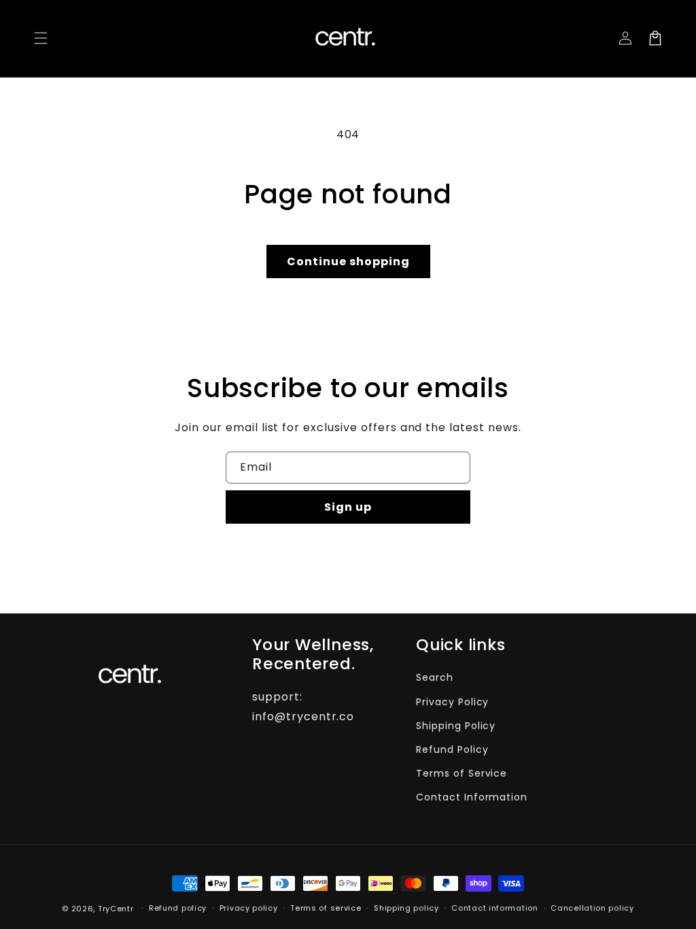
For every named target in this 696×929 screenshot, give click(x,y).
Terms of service (325, 907)
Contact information (494, 907)
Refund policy (178, 907)
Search (434, 677)
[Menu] (41, 38)
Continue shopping (348, 261)
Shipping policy (406, 907)
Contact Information (471, 797)
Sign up (348, 507)
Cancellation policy (592, 907)
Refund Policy (452, 749)
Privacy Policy (452, 702)
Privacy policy (249, 907)
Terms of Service (461, 773)
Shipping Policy (455, 725)
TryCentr (116, 908)
